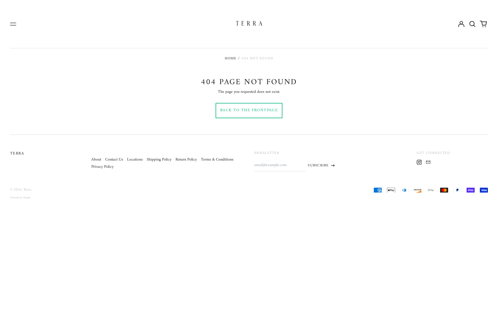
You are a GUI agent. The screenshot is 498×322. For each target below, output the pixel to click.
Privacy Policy (102, 166)
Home (231, 58)
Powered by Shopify (20, 197)
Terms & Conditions (217, 159)
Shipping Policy (159, 159)
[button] (472, 24)
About (96, 159)
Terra (17, 153)
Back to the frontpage (249, 110)
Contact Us (114, 159)
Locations (135, 159)
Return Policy (186, 159)
